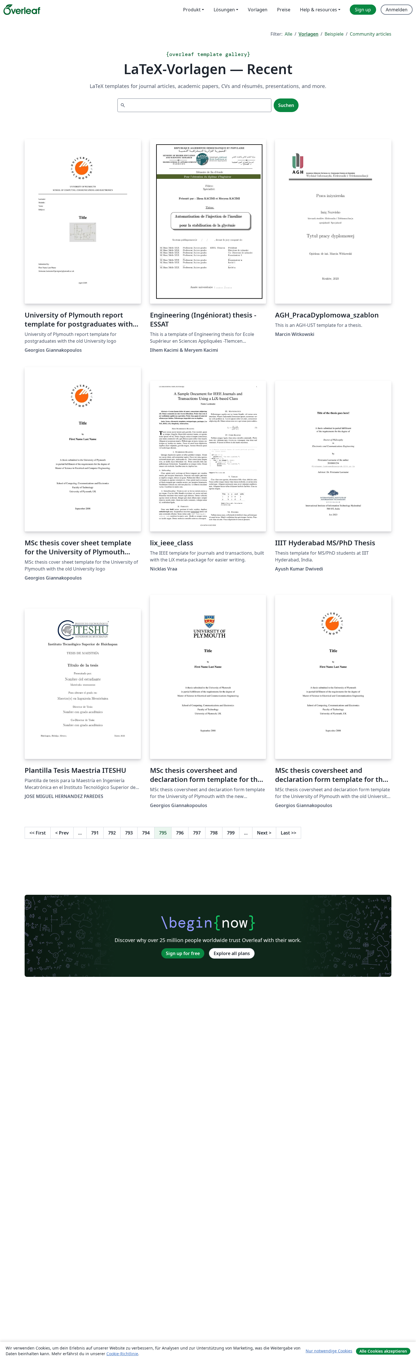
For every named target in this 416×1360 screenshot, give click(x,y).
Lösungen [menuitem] (224, 10)
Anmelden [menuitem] (397, 10)
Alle (288, 34)
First (37, 833)
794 (146, 833)
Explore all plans (232, 953)
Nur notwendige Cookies (329, 1350)
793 (129, 833)
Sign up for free (183, 953)
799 (231, 833)
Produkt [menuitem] (192, 10)
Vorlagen (308, 34)
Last (288, 833)
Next (264, 833)
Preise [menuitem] (283, 10)
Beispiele (334, 34)
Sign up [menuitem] (363, 10)
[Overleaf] (21, 9)
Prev (62, 833)
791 (95, 833)
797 (197, 833)
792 (112, 833)
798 (214, 833)
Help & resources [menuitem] (318, 10)
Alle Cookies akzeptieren (383, 1351)
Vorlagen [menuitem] (257, 10)
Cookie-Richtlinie (122, 1353)
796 (180, 833)
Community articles (370, 34)
